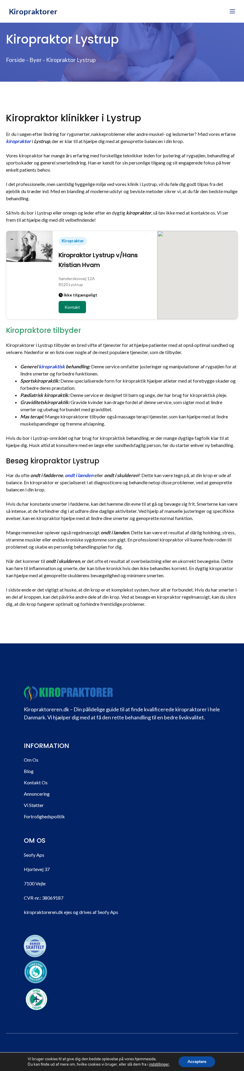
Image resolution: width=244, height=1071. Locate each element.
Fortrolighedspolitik (44, 816)
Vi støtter (34, 805)
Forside (15, 59)
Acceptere (196, 1061)
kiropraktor (18, 141)
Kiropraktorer (33, 11)
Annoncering (37, 794)
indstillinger (159, 1064)
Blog (29, 771)
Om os (31, 760)
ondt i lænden (79, 475)
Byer (35, 59)
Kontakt (72, 307)
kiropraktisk (52, 366)
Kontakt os (36, 782)
